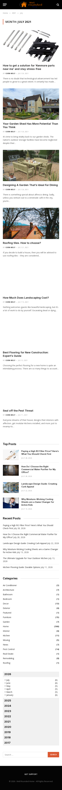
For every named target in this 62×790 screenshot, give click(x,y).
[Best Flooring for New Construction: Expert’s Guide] (31, 332)
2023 (7, 711)
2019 (7, 732)
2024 (7, 705)
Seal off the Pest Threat (18, 410)
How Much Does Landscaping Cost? (26, 297)
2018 (7, 737)
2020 (7, 726)
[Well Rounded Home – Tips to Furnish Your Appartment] (30, 4)
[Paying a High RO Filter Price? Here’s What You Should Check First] (11, 454)
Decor (6, 603)
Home (6, 626)
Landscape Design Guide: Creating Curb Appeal (25, 543)
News (5, 644)
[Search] (57, 4)
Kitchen (6, 635)
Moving (6, 640)
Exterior (6, 608)
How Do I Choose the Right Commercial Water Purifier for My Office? (38, 469)
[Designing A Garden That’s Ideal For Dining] (31, 165)
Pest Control (9, 649)
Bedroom (7, 599)
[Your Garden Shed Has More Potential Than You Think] (31, 104)
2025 (7, 700)
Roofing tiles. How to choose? (22, 242)
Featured (7, 612)
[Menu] (5, 4)
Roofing (6, 663)
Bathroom (8, 594)
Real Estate (8, 653)
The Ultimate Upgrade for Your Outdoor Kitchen (25, 558)
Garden (6, 621)
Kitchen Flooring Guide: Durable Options (21, 567)
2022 (7, 716)
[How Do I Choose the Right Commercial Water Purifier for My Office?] (11, 470)
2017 (7, 742)
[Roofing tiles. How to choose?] (31, 223)
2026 (7, 674)
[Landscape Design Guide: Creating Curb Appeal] (11, 487)
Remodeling (8, 658)
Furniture (7, 617)
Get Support (31, 774)
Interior (6, 631)
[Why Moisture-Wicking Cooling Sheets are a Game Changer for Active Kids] (11, 503)
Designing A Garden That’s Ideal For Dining (30, 185)
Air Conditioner (10, 585)
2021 (7, 721)
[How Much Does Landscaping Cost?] (31, 278)
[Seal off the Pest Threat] (31, 391)
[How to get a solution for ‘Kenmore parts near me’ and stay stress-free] (31, 45)
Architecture (8, 590)
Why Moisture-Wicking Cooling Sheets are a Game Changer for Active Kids (37, 502)
